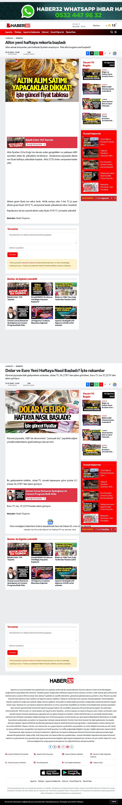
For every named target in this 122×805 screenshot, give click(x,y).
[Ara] (111, 32)
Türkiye (17, 32)
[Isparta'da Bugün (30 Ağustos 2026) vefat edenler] (66, 312)
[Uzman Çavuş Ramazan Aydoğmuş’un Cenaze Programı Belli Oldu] (18, 312)
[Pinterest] (59, 747)
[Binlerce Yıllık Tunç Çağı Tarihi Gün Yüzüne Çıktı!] (66, 289)
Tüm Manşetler (42, 763)
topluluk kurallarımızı (29, 263)
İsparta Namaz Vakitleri (74, 754)
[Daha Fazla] (101, 53)
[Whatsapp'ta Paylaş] (96, 53)
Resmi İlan (71, 32)
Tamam (113, 801)
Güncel (45, 32)
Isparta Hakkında (31, 32)
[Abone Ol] (115, 53)
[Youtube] (67, 747)
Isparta (8, 32)
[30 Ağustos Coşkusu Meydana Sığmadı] (42, 312)
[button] (111, 198)
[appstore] (50, 773)
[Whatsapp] (72, 747)
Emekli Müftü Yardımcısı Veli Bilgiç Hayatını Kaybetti (41, 299)
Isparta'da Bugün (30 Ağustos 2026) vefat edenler (64, 323)
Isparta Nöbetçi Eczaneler (18, 754)
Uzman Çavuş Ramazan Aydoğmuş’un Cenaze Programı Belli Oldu (17, 323)
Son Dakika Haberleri (73, 763)
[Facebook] (50, 747)
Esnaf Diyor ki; (57, 32)
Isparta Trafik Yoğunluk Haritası (100, 755)
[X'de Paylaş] (92, 53)
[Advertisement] (42, 118)
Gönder (12, 255)
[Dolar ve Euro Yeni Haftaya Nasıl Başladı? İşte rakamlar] (42, 411)
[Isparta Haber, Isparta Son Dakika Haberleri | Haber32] (17, 25)
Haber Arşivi (98, 763)
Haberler (9, 38)
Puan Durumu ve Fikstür (17, 763)
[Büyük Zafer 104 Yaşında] (18, 289)
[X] (55, 747)
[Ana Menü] (115, 32)
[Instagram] (63, 747)
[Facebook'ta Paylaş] (87, 53)
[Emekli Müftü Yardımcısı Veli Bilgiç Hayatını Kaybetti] (42, 289)
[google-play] (71, 773)
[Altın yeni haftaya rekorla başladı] (42, 80)
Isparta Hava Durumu (45, 754)
